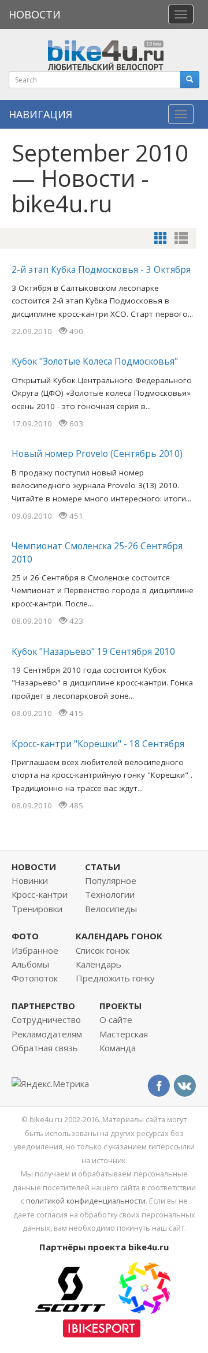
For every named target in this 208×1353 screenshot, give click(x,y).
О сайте (115, 1019)
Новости (35, 14)
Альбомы (30, 964)
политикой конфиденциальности (86, 1200)
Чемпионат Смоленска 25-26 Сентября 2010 (97, 552)
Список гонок (102, 950)
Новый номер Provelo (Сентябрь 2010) (97, 453)
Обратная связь (45, 1048)
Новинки (30, 880)
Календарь (98, 964)
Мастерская (123, 1034)
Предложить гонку (115, 978)
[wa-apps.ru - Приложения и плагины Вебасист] (144, 1286)
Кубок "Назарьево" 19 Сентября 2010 (93, 651)
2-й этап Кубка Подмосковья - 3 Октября (101, 269)
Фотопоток (35, 978)
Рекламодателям (47, 1034)
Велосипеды (111, 909)
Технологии (110, 894)
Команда (117, 1048)
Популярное (110, 880)
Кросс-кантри (40, 894)
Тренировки (37, 909)
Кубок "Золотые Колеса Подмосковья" (95, 361)
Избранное (35, 950)
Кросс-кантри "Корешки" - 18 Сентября (98, 743)
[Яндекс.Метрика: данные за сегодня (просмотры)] (50, 1083)
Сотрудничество (46, 1019)
